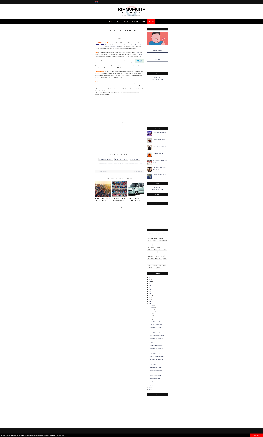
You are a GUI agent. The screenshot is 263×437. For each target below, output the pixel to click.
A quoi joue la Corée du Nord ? (156, 324)
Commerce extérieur (105, 163)
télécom (157, 242)
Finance (160, 251)
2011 (150, 299)
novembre (152, 307)
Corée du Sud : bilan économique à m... (118, 199)
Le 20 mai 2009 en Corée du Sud (156, 353)
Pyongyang (159, 267)
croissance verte (161, 260)
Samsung (157, 256)
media (128, 163)
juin (150, 317)
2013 (150, 295)
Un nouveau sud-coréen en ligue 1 (157, 356)
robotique (155, 265)
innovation (157, 263)
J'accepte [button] (256, 435)
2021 (150, 279)
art (154, 267)
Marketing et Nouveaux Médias (156, 345)
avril (151, 383)
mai (150, 319)
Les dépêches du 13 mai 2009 (156, 370)
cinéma (162, 256)
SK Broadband (139, 54)
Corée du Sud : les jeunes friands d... (134, 199)
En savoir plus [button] (60, 435)
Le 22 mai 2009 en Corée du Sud (156, 348)
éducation (162, 242)
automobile (161, 238)
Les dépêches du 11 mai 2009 (156, 375)
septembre (152, 311)
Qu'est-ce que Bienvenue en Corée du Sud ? (157, 46)
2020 (150, 281)
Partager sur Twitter (122, 159)
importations (122, 163)
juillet (151, 315)
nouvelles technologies (135, 163)
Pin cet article (135, 159)
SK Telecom (158, 247)
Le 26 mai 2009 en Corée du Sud (156, 332)
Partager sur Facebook (106, 159)
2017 (150, 287)
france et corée (151, 256)
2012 (150, 297)
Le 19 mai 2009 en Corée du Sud (156, 359)
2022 (150, 277)
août (151, 313)
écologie (154, 260)
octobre (151, 309)
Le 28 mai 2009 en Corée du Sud (156, 327)
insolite (160, 258)
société (156, 233)
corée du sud (150, 233)
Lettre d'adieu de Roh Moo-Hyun (157, 335)
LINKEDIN (157, 59)
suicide (164, 258)
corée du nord (162, 233)
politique (149, 240)
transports (160, 249)
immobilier (150, 267)
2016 (150, 289)
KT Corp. (138, 52)
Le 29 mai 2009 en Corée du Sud (156, 321)
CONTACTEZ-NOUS (157, 50)
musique (149, 265)
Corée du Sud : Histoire (158, 153)
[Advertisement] (157, 103)
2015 (150, 291)
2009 (150, 303)
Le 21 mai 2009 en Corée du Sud (156, 351)
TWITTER (157, 64)
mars (151, 385)
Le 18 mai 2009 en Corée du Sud (156, 361)
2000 (150, 389)
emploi (111, 163)
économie (155, 240)
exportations (116, 163)
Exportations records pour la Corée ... (102, 199)
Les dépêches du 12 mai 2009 (156, 372)
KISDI (118, 63)
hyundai (155, 251)
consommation (151, 242)
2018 (150, 285)
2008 (150, 387)
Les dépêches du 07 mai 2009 (156, 381)
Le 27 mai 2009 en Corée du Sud (156, 330)
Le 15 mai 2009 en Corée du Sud (156, 364)
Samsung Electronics (163, 240)
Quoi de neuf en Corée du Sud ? (159, 146)
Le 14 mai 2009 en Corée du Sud (156, 367)
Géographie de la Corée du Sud (159, 174)
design (164, 265)
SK (141, 163)
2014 (150, 293)
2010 (150, 301)
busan (160, 265)
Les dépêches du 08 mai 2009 (156, 378)
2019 (150, 283)
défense (149, 260)
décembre (152, 305)
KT (126, 163)
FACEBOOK (157, 55)
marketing (163, 263)
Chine (156, 258)
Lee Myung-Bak (151, 247)
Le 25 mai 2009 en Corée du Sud (156, 338)
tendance (150, 251)
